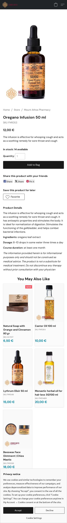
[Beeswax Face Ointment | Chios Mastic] (17, 429)
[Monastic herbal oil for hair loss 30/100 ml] (49, 368)
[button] (10, 4)
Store (17, 109)
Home (6, 109)
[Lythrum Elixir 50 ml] (17, 368)
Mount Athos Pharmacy (37, 109)
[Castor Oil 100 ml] (49, 303)
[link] (34, 517)
